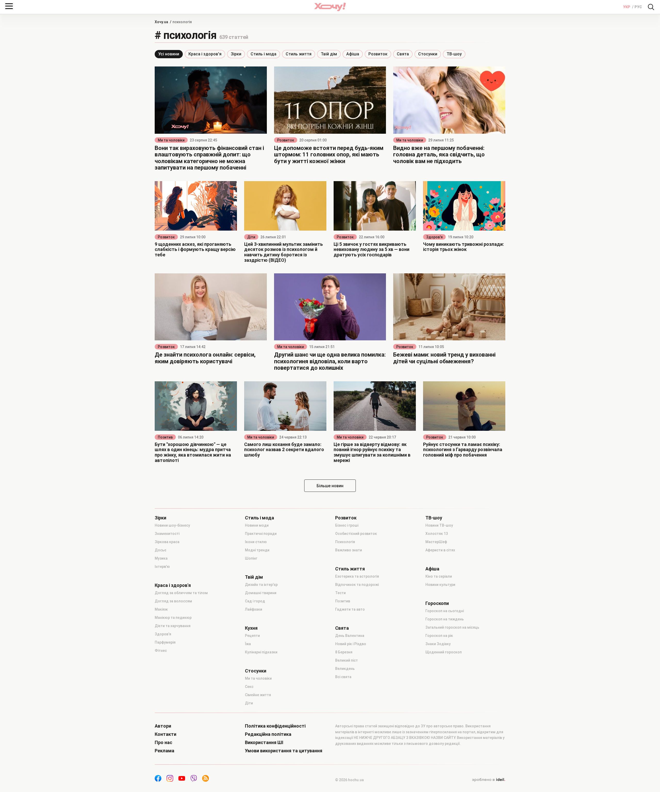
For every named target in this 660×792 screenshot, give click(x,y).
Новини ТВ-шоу (439, 525)
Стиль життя (298, 54)
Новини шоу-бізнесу (172, 525)
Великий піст (346, 660)
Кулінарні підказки (261, 652)
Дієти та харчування (173, 626)
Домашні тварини (260, 593)
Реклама (164, 750)
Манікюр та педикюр (173, 618)
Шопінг (251, 558)
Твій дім (329, 54)
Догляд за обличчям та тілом (181, 593)
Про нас (163, 742)
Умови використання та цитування (283, 750)
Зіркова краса (167, 542)
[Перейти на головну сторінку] (330, 7)
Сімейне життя (258, 695)
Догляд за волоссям (173, 601)
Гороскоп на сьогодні (444, 611)
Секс (249, 687)
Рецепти (252, 636)
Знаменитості (167, 534)
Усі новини (168, 54)
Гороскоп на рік (439, 636)
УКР (627, 7)
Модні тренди (257, 550)
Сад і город (255, 601)
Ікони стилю (256, 542)
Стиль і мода (263, 54)
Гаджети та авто (350, 609)
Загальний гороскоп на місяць (452, 627)
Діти (251, 237)
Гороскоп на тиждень (444, 619)
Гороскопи (437, 603)
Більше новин (330, 485)
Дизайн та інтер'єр (261, 585)
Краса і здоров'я (204, 54)
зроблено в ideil (488, 780)
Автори (163, 726)
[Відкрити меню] (9, 6)
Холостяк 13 (436, 534)
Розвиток (377, 54)
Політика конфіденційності (275, 726)
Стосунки (427, 54)
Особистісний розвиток (356, 534)
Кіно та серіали (438, 576)
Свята (403, 54)
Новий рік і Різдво (350, 644)
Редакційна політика (268, 734)
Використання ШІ (264, 742)
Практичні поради (261, 534)
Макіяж (161, 609)
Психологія (345, 542)
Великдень (345, 669)
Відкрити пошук (651, 7)
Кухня (251, 628)
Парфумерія (165, 642)
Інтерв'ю (162, 566)
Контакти (165, 734)
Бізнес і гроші (346, 525)
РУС (638, 7)
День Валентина (349, 636)
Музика (161, 558)
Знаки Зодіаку (438, 644)
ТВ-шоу (454, 54)
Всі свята (343, 677)
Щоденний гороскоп (443, 652)
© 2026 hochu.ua (349, 780)
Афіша (352, 54)
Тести (340, 593)
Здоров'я (434, 237)
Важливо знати (348, 550)
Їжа (248, 644)
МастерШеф (436, 542)
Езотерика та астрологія (357, 576)
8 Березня (343, 652)
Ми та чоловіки (171, 140)
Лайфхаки (253, 609)
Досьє (160, 550)
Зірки (236, 54)
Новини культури (440, 585)
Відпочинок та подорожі (357, 585)
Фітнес (161, 650)
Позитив (165, 437)
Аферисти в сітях (440, 550)
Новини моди (257, 525)
